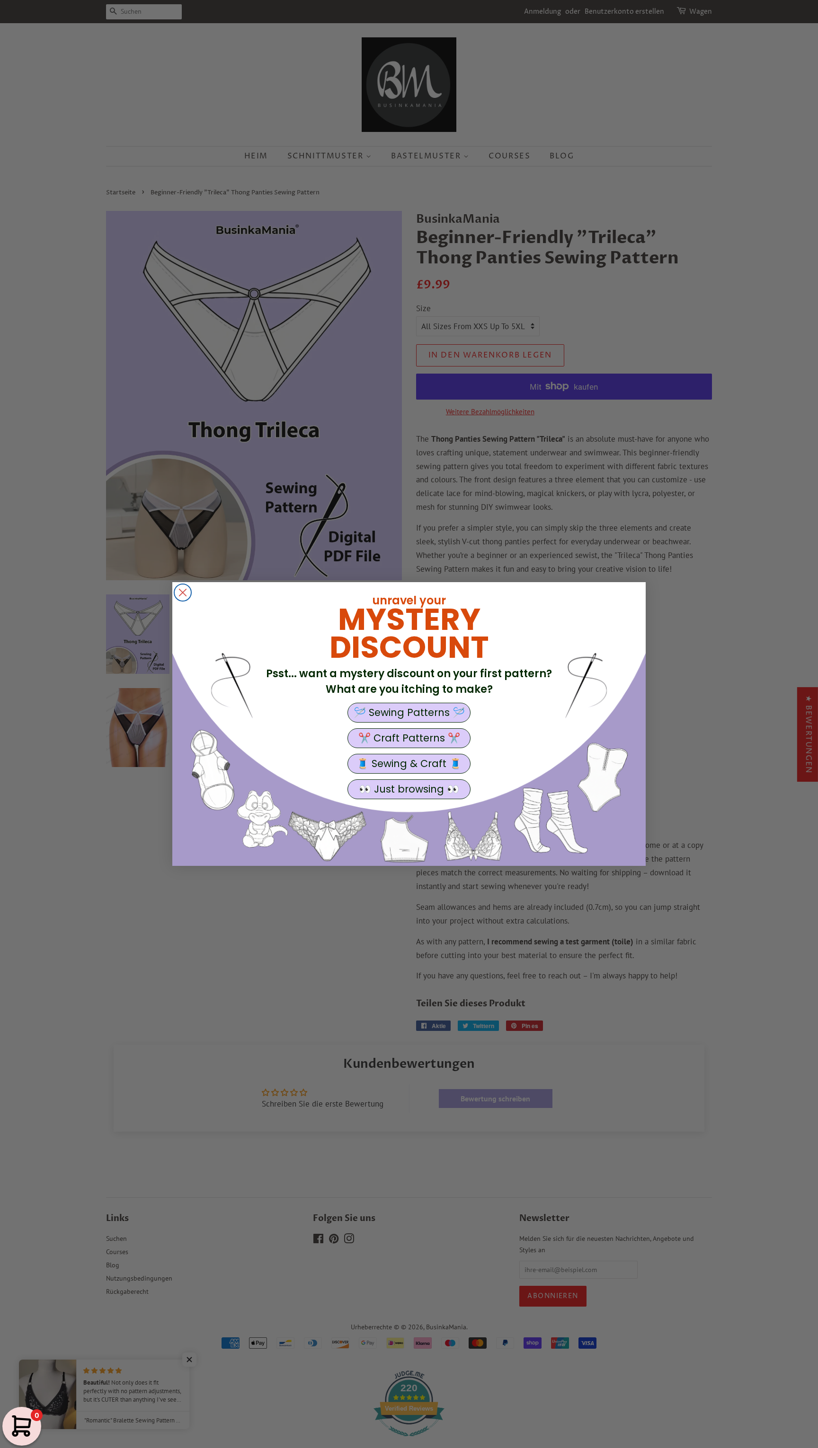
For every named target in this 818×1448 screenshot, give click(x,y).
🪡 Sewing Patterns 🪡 (409, 712)
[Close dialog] (182, 592)
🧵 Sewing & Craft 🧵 (409, 763)
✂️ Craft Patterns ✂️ (409, 738)
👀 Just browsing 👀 (409, 789)
